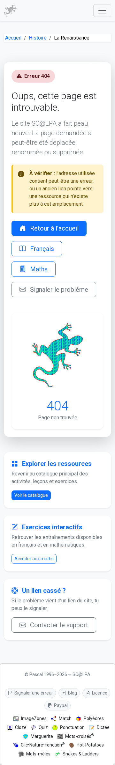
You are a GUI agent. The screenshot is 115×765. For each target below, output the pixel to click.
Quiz (43, 727)
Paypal (60, 705)
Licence (99, 692)
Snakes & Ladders (81, 753)
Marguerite (42, 736)
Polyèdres (94, 718)
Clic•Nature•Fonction (43, 744)
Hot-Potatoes (90, 744)
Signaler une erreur (33, 692)
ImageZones (34, 718)
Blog (72, 692)
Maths (38, 269)
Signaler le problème (58, 289)
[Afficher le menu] (102, 10)
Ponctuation (72, 727)
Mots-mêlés (38, 753)
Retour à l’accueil (53, 228)
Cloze (21, 727)
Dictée (103, 727)
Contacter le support (58, 625)
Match (65, 718)
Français (41, 249)
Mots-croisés (79, 736)
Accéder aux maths (34, 558)
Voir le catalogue (31, 495)
